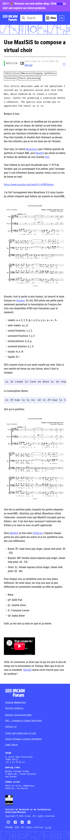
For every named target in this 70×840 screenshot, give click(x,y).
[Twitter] (15, 823)
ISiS (47, 157)
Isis (16, 73)
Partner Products (14, 708)
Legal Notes (11, 744)
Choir (8, 73)
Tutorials (10, 78)
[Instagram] (8, 823)
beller (29, 65)
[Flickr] (29, 823)
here (60, 3)
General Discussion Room (18, 714)
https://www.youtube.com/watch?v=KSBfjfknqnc (29, 184)
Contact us (11, 726)
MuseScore (31, 149)
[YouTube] (22, 823)
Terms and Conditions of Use (20, 733)
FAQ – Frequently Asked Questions (23, 720)
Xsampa (20, 300)
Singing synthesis (44, 73)
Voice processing (29, 78)
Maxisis (26, 73)
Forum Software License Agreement (23, 739)
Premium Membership (15, 702)
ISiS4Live (37, 533)
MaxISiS (40, 153)
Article (12, 63)
